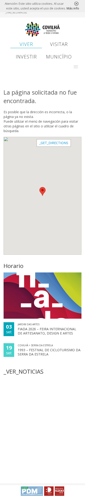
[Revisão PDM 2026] (32, 491)
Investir (26, 57)
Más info (73, 8)
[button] (75, 66)
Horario (13, 266)
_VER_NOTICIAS (23, 371)
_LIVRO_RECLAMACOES (16, 12)
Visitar (59, 44)
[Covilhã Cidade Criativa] (49, 491)
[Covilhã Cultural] (59, 491)
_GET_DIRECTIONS (53, 143)
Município (59, 57)
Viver (26, 44)
